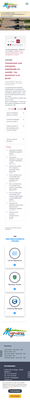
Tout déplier (21, 109)
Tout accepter (15, 391)
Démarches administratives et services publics (13, 14)
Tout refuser (15, 396)
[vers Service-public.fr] (15, 45)
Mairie (12, 13)
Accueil (3, 13)
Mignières (8, 13)
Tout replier (11, 109)
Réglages (12, 387)
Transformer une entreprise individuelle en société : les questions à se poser (15, 52)
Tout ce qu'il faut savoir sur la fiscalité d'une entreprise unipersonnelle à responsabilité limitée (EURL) (16, 196)
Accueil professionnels (12, 49)
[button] (15, 114)
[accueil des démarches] (15, 37)
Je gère (10, 51)
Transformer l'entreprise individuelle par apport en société (16, 151)
